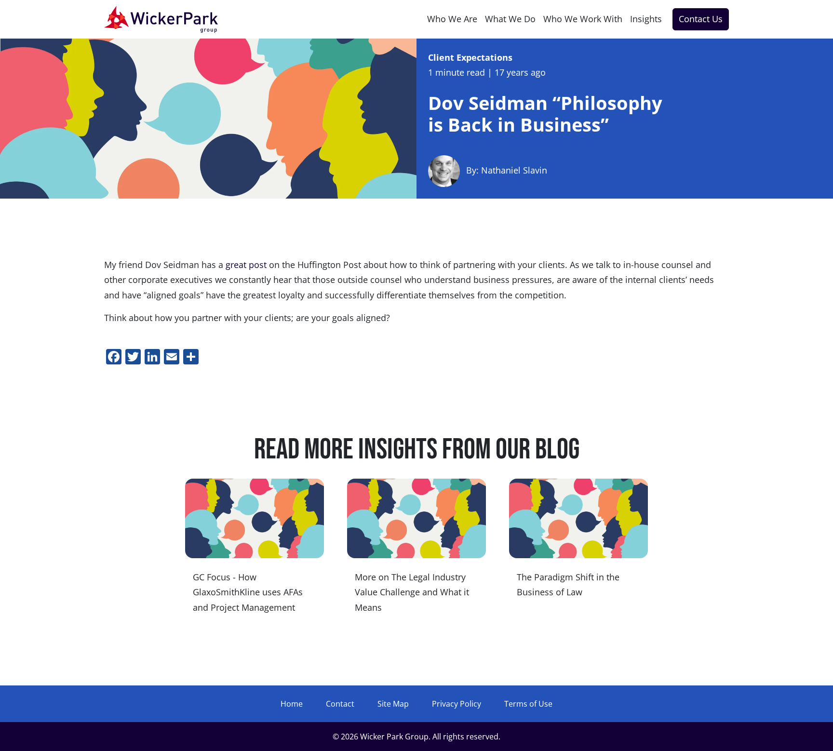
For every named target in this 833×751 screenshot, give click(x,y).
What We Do (510, 19)
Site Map (393, 703)
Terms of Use (528, 703)
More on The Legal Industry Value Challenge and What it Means (412, 592)
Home (292, 703)
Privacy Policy (456, 703)
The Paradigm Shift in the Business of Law (568, 584)
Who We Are (452, 19)
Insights (646, 19)
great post (245, 264)
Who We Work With (582, 19)
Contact (340, 703)
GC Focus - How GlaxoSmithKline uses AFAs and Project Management (248, 592)
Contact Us (701, 19)
